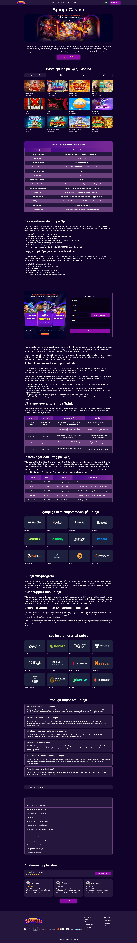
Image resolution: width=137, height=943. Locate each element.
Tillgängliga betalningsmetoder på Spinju (40, 829)
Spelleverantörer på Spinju (35, 845)
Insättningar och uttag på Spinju (37, 825)
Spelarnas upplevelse (34, 853)
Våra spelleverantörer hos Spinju (37, 821)
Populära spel (34, 75)
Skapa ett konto (32, 817)
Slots (100, 75)
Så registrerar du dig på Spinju (36, 813)
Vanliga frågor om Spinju (35, 849)
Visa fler (68, 901)
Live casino (56, 75)
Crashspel (78, 75)
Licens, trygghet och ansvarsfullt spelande (40, 841)
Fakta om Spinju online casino (36, 809)
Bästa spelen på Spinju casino (36, 805)
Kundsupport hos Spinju (34, 837)
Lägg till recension (103, 873)
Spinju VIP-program (33, 833)
